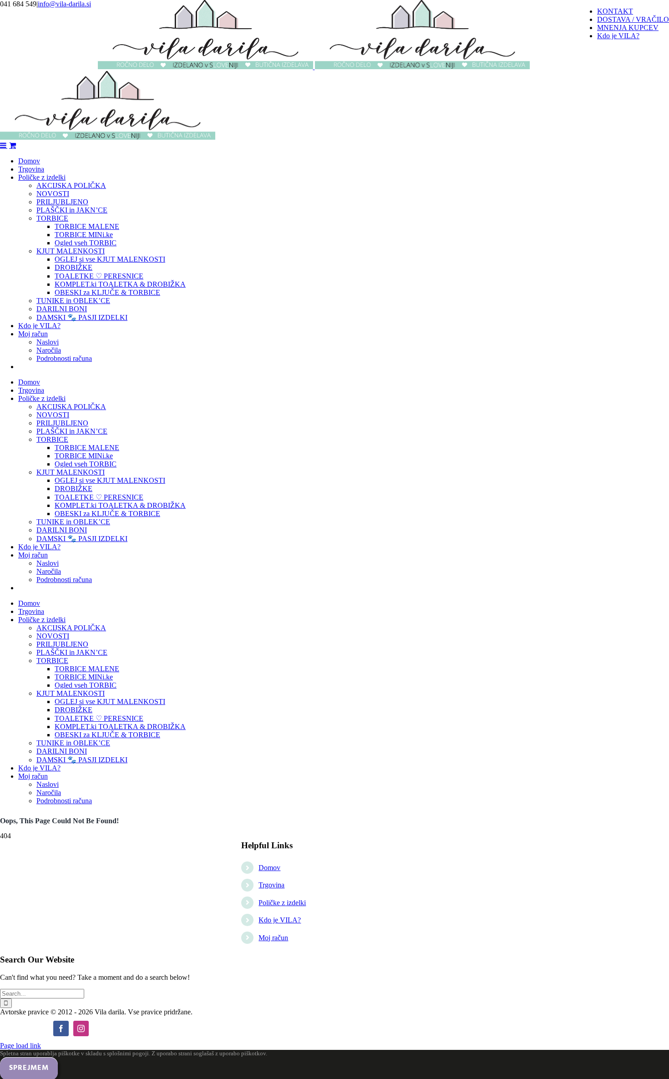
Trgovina (271, 885)
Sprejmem (29, 1068)
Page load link (20, 1045)
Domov (269, 867)
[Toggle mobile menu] (3, 145)
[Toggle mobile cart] (12, 145)
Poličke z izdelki (282, 903)
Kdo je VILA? (279, 920)
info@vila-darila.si (64, 4)
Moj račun (273, 938)
